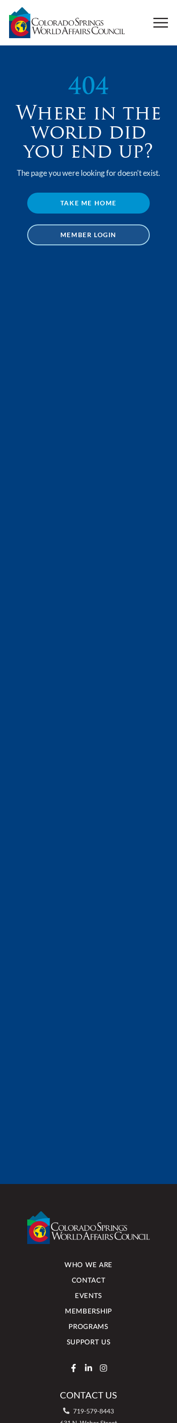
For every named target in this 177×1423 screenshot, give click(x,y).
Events (88, 1296)
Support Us (89, 1342)
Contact (89, 1280)
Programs (88, 1326)
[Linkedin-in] (88, 1368)
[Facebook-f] (73, 1368)
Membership (88, 1311)
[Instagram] (103, 1368)
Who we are (88, 1265)
